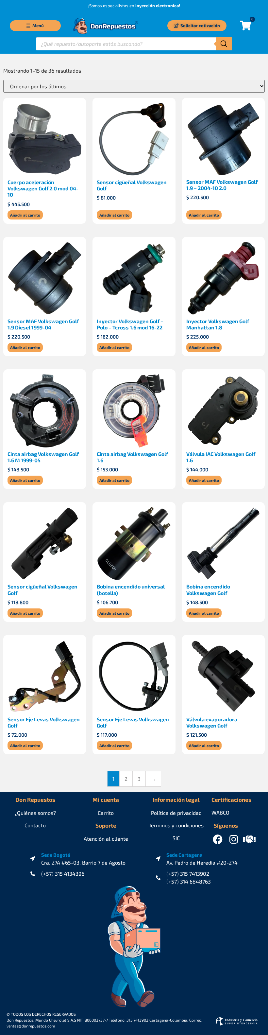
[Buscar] (224, 43)
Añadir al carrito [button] (25, 215)
